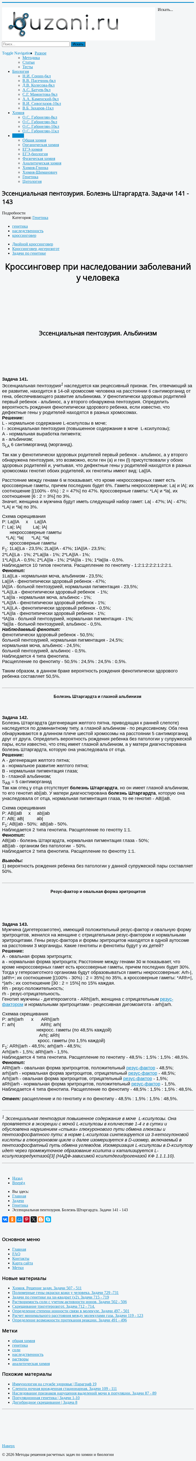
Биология (20, 71)
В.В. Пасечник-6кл (39, 80)
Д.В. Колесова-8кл (38, 85)
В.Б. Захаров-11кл (38, 108)
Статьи (28, 62)
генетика (20, 226)
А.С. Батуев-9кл (36, 90)
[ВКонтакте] (5, 1219)
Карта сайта (22, 1263)
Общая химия (34, 140)
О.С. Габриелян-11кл (40, 131)
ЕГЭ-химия (32, 149)
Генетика (30, 177)
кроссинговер (24, 235)
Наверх (8, 1446)
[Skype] (48, 1219)
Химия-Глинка (35, 168)
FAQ (16, 1254)
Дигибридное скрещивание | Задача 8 (44, 1402)
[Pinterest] (26, 1219)
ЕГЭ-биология (35, 154)
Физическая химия (38, 158)
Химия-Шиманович (39, 172)
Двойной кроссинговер (32, 244)
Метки (18, 1267)
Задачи (18, 135)
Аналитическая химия (41, 163)
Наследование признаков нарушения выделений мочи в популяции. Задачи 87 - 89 (84, 1393)
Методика (31, 58)
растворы (20, 1359)
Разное (40, 53)
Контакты (20, 1258)
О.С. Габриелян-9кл (39, 122)
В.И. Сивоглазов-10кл (41, 103)
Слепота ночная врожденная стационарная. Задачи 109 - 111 (64, 1388)
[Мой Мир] (19, 1219)
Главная (19, 1249)
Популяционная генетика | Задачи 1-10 (46, 1398)
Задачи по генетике (29, 253)
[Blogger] (41, 1219)
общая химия (23, 1341)
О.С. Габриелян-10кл (40, 126)
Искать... (165, 9)
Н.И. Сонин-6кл (36, 76)
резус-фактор (140, 1067)
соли (16, 1350)
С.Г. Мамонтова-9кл (39, 94)
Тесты (27, 67)
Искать (78, 44)
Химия (18, 113)
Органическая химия (40, 145)
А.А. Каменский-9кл (40, 99)
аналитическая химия (31, 1363)
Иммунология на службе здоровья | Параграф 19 (54, 1384)
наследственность (27, 231)
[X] (34, 1219)
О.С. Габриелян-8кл (39, 117)
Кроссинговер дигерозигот (35, 248)
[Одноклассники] (12, 1219)
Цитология (32, 181)
